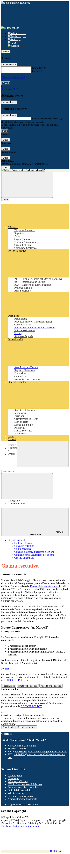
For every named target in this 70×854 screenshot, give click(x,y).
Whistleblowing (16, 793)
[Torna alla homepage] (35, 170)
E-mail (35, 118)
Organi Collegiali (17, 540)
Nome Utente (39, 68)
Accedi (6, 51)
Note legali (13, 778)
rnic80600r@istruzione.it (41, 751)
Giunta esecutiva (22, 548)
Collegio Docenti (23, 543)
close (5, 199)
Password (37, 71)
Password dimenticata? (13, 77)
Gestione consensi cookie (21, 796)
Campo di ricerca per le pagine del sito (21, 468)
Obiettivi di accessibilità (20, 790)
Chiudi (5, 140)
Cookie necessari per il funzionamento (21, 715)
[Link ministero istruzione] (15, 2)
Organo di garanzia (24, 557)
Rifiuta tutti (27, 686)
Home (11, 445)
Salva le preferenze (26, 727)
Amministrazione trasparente (22, 799)
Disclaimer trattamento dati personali (20, 826)
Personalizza (9, 686)
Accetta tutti (51, 686)
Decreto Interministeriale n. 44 (45, 586)
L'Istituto (12, 447)
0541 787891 (19, 748)
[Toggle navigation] (27, 185)
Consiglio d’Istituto (24, 546)
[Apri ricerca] (43, 454)
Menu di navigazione (46, 533)
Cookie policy (15, 775)
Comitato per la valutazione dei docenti (34, 554)
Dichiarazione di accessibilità (23, 787)
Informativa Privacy (18, 781)
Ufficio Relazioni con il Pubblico (25, 784)
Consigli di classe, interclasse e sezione (34, 551)
